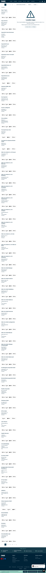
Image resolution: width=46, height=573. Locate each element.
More (15, 17)
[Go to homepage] (3, 1)
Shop (4, 17)
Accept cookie (28, 26)
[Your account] (42, 1)
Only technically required (32, 571)
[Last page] (16, 545)
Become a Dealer (37, 558)
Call (7, 17)
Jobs (24, 558)
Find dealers (25, 559)
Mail (11, 17)
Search (29, 4)
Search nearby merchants (21, 4)
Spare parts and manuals (15, 560)
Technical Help (14, 558)
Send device (14, 559)
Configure (34, 26)
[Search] (40, 1)
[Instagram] (3, 558)
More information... (7, 572)
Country (35, 4)
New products (26, 560)
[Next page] (14, 5)
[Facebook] (5, 558)
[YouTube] (1, 558)
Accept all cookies (41, 571)
